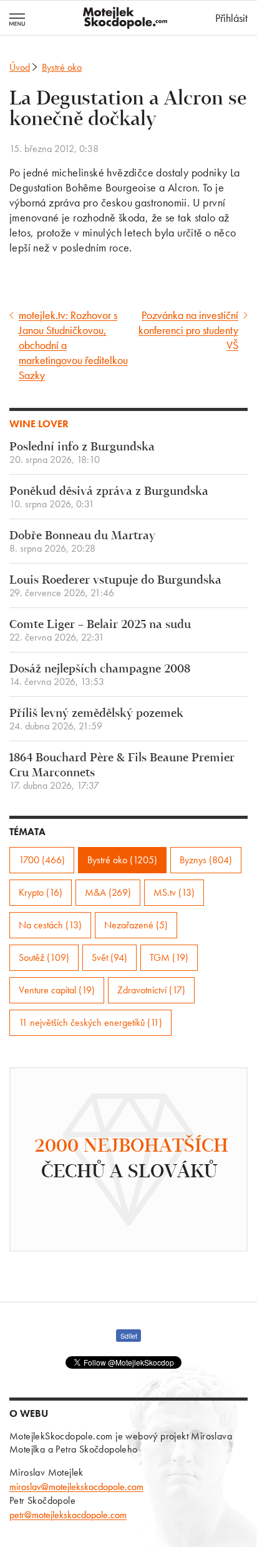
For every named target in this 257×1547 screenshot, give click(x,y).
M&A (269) (108, 892)
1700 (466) (42, 859)
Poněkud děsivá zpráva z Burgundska (108, 497)
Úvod (19, 67)
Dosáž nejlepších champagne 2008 (99, 675)
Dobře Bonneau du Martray (82, 542)
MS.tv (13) (174, 892)
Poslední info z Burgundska (82, 453)
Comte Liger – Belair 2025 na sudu (100, 630)
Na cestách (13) (50, 924)
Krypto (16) (40, 892)
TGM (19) (169, 957)
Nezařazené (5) (136, 924)
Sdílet (128, 1336)
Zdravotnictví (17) (151, 990)
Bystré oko (62, 67)
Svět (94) (109, 957)
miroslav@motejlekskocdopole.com (76, 1486)
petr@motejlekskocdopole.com (68, 1514)
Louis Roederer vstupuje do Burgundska (115, 586)
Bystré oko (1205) (122, 859)
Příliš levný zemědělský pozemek (96, 719)
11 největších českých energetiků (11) (90, 1022)
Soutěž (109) (44, 957)
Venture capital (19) (57, 990)
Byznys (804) (206, 859)
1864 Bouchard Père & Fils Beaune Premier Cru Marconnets (122, 772)
